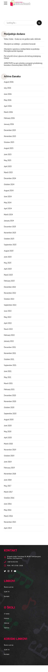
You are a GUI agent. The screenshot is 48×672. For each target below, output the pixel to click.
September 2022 (10, 305)
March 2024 (8, 214)
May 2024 (7, 202)
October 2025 (9, 142)
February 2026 (9, 118)
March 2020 (8, 444)
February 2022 (9, 335)
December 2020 (10, 395)
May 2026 (7, 100)
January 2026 (9, 124)
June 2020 (7, 425)
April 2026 (8, 106)
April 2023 (8, 269)
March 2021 (8, 383)
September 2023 (10, 245)
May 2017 (7, 486)
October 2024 (9, 184)
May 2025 (7, 160)
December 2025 (10, 130)
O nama (6, 614)
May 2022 (7, 317)
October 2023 (9, 239)
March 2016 (8, 516)
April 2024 (8, 208)
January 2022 (9, 341)
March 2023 (8, 275)
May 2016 (7, 510)
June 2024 (7, 196)
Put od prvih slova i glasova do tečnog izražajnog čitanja (22, 57)
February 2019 (9, 468)
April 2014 (8, 528)
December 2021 (10, 347)
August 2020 (8, 419)
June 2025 (7, 154)
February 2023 (9, 281)
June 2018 (7, 480)
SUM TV (6, 592)
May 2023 (7, 263)
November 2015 (10, 522)
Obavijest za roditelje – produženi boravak (19, 44)
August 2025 (8, 148)
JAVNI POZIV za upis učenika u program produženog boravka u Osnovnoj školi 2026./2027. (23, 64)
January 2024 (9, 221)
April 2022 (8, 323)
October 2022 (9, 299)
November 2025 (10, 136)
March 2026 (8, 112)
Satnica (6, 628)
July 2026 (7, 88)
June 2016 (7, 504)
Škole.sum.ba (8, 587)
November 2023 (10, 233)
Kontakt (6, 596)
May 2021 (7, 377)
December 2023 (10, 227)
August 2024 (8, 190)
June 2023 (7, 257)
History (6, 618)
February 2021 (9, 389)
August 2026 (8, 82)
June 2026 (7, 94)
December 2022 (10, 287)
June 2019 (7, 462)
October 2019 (9, 456)
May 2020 (7, 431)
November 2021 (10, 353)
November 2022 (10, 293)
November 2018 (10, 474)
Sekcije (6, 623)
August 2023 (8, 251)
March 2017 (8, 492)
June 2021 (7, 371)
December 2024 (10, 178)
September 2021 (10, 365)
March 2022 (8, 329)
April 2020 (8, 437)
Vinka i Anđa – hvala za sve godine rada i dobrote (22, 39)
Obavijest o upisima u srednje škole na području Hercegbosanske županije (21, 50)
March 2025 (8, 172)
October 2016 (9, 498)
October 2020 (9, 407)
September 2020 (10, 413)
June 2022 (7, 311)
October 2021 (9, 359)
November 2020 (10, 401)
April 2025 (8, 166)
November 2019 (10, 450)
